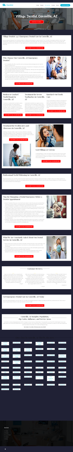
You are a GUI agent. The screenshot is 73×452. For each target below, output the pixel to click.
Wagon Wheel (51, 355)
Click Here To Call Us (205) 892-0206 (34, 48)
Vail (5, 372)
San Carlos (51, 342)
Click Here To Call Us (36, 21)
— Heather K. (63, 285)
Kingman (62, 384)
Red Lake (28, 384)
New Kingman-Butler (50, 378)
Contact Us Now (65, 5)
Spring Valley (62, 349)
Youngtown (51, 384)
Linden (5, 361)
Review (41, 5)
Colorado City (62, 376)
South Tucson (16, 367)
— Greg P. (21, 283)
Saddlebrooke (5, 389)
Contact (53, 5)
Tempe (17, 384)
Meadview (62, 361)
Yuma (5, 367)
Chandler (39, 349)
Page (51, 349)
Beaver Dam (28, 376)
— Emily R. (42, 286)
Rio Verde (16, 389)
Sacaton (51, 372)
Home (37, 5)
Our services (47, 5)
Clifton (62, 372)
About (57, 5)
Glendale (62, 367)
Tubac (28, 342)
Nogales (28, 372)
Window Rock (39, 361)
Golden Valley (51, 361)
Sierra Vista (62, 342)
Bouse (39, 372)
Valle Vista (5, 384)
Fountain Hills (28, 355)
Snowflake (39, 355)
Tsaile (39, 367)
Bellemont (16, 372)
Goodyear (39, 384)
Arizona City (28, 361)
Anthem (51, 367)
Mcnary (28, 367)
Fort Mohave (16, 342)
